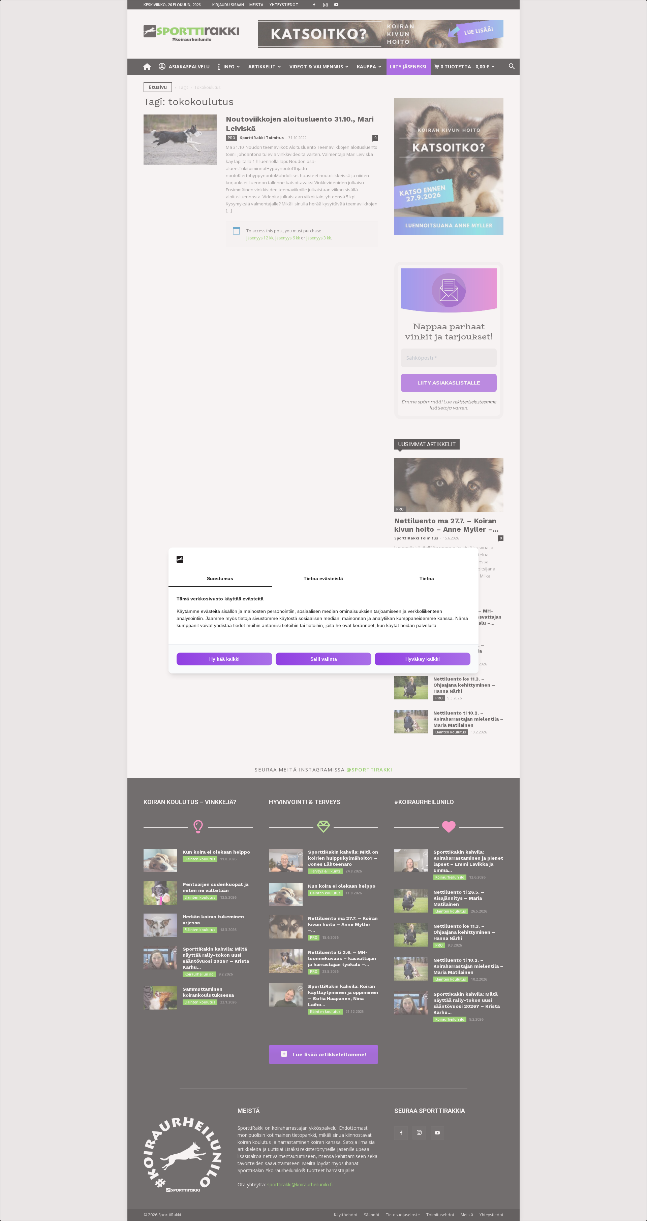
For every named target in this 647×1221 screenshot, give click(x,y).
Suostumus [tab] (220, 578)
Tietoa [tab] (427, 578)
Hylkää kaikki (224, 659)
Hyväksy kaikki (422, 659)
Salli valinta (323, 659)
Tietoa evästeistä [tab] (323, 578)
